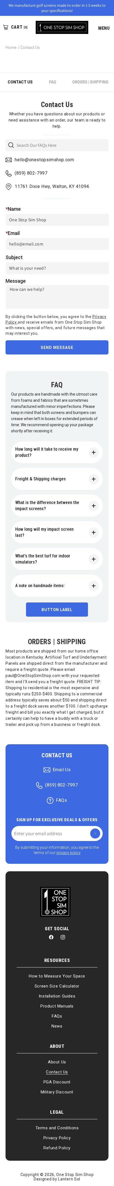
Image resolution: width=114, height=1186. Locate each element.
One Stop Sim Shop (75, 1174)
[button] (101, 27)
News (56, 1026)
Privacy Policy (57, 1137)
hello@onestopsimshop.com (44, 160)
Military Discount (57, 1092)
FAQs (61, 800)
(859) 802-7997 (31, 173)
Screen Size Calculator (57, 986)
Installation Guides (57, 996)
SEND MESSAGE (57, 347)
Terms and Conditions (57, 1127)
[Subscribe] (95, 833)
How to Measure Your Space (57, 976)
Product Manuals (57, 1006)
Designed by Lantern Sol (57, 1179)
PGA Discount (57, 1082)
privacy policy (68, 852)
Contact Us (57, 1072)
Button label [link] (57, 609)
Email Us (62, 770)
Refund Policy (57, 1147)
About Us (57, 1062)
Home (11, 47)
